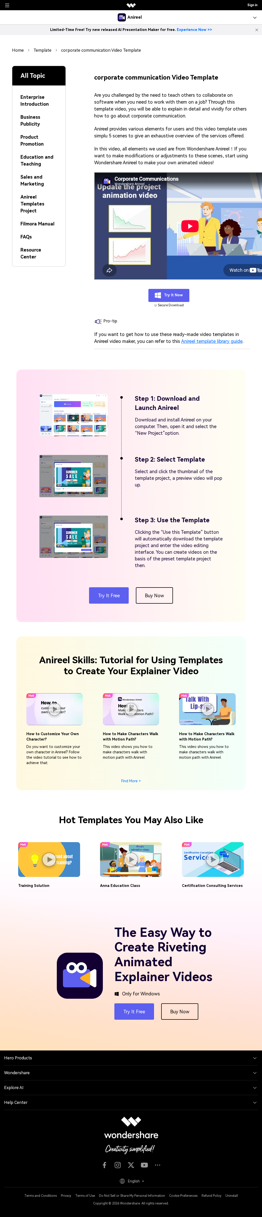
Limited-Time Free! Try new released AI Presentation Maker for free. (131, 30)
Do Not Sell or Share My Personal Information (132, 1196)
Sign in (252, 5)
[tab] (39, 97)
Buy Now (154, 595)
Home (18, 50)
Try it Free (109, 595)
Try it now (173, 295)
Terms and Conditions (40, 1196)
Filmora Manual (37, 223)
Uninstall (231, 1196)
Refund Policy (211, 1196)
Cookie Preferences (183, 1196)
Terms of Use (85, 1196)
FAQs (26, 237)
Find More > (131, 781)
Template (42, 50)
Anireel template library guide (212, 341)
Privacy (66, 1196)
